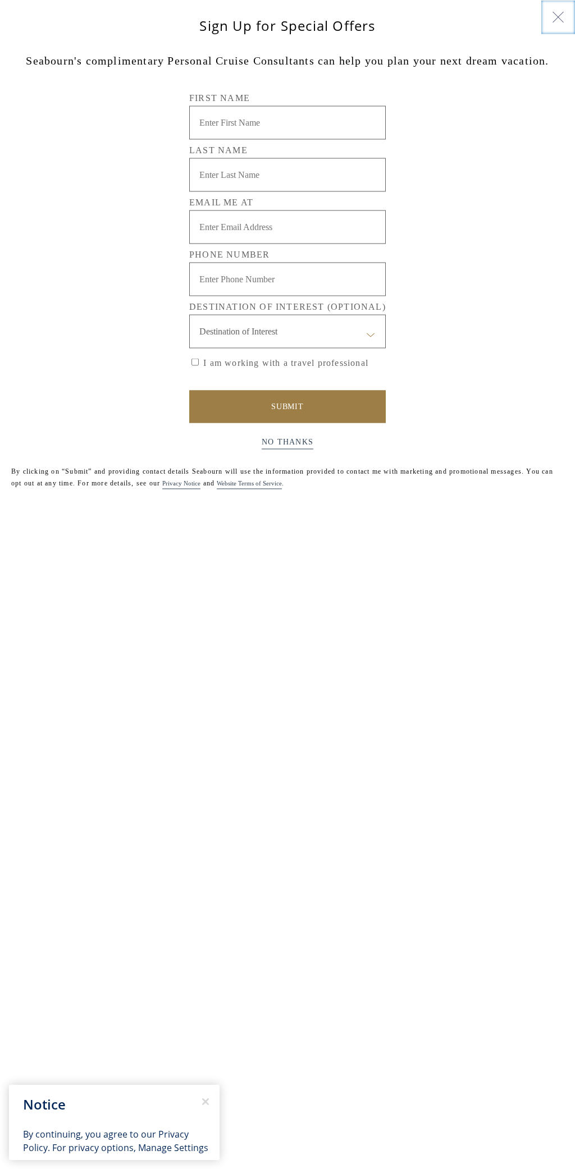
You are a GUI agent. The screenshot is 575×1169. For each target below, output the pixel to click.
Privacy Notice (181, 482)
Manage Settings (173, 1147)
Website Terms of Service (249, 482)
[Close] (558, 17)
